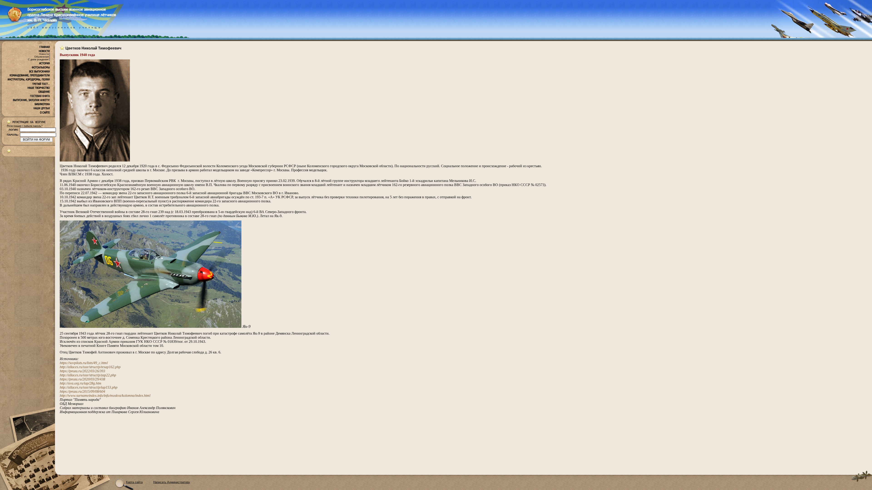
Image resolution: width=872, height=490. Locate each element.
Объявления (41, 56)
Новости (44, 54)
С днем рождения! (38, 59)
